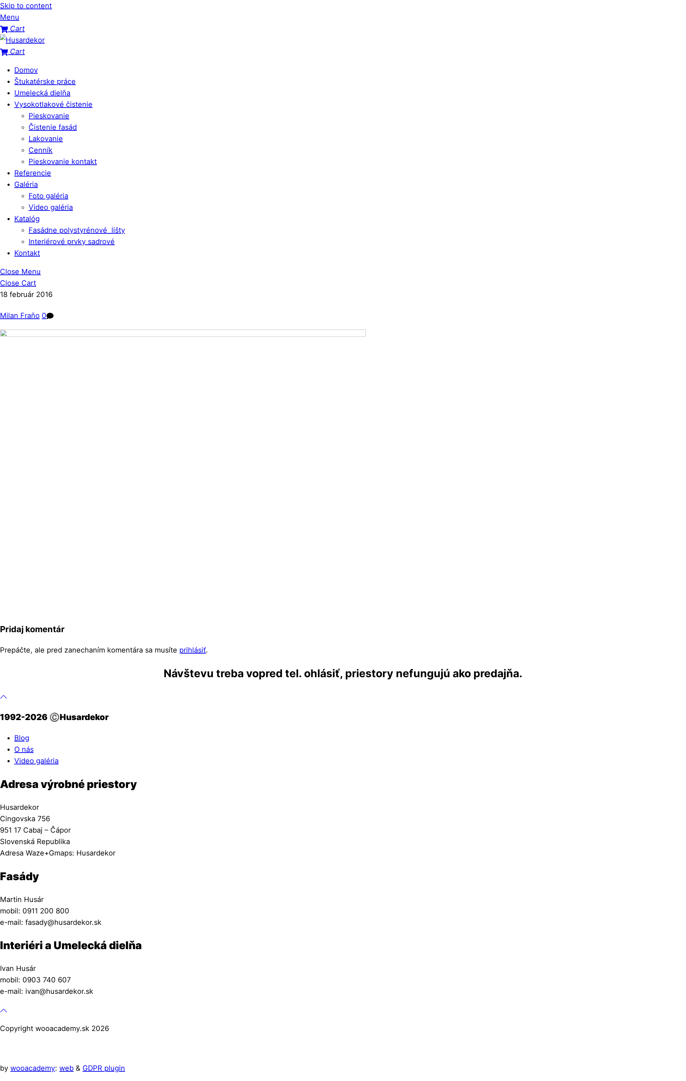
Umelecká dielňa (42, 93)
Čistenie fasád (53, 127)
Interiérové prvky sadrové (72, 241)
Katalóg (27, 218)
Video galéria (51, 207)
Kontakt (27, 253)
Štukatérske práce (45, 81)
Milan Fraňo (20, 315)
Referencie (32, 173)
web (66, 1068)
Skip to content (26, 5)
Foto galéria (48, 196)
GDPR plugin (104, 1068)
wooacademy (32, 1068)
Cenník (41, 150)
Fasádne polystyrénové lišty (77, 230)
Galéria (26, 184)
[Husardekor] (22, 40)
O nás (24, 749)
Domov (26, 70)
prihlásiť (192, 650)
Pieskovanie (49, 115)
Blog (21, 738)
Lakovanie (46, 138)
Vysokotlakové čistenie (53, 104)
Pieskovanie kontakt (63, 161)
